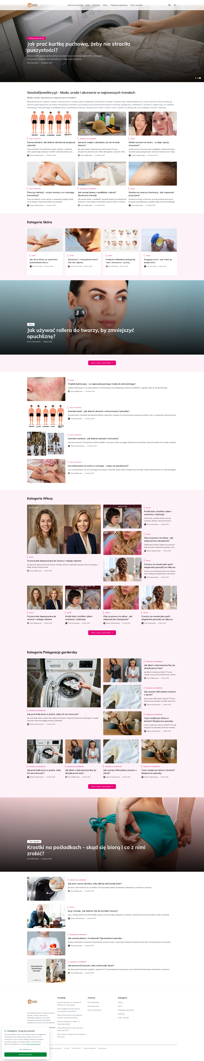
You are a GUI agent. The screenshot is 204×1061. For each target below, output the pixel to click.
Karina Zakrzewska (34, 342)
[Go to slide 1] (195, 78)
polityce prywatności (33, 1044)
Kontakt (66, 1048)
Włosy (105, 5)
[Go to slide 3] (200, 78)
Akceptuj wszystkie (25, 1054)
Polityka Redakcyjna (89, 1048)
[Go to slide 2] (197, 78)
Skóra (88, 5)
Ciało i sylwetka (136, 5)
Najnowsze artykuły (75, 5)
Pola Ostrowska (32, 63)
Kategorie (122, 998)
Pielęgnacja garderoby (119, 5)
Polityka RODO (76, 1048)
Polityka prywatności (55, 1048)
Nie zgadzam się (25, 1049)
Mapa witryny (102, 1048)
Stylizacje (96, 5)
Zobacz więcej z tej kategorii (101, 363)
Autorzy (91, 998)
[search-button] (169, 5)
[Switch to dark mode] (175, 5)
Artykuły (61, 998)
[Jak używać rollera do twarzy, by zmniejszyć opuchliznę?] (102, 317)
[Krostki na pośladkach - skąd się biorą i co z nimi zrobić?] (102, 834)
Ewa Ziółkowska (33, 859)
